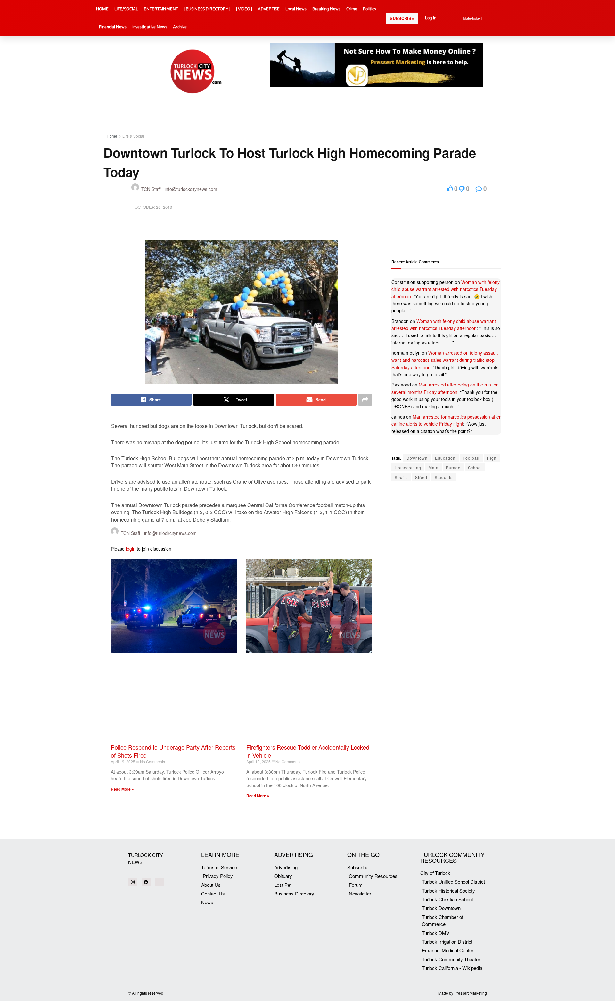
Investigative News (149, 27)
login (130, 549)
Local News (296, 9)
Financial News (113, 27)
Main (434, 467)
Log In (430, 18)
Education (445, 458)
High (491, 458)
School (475, 467)
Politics (369, 9)
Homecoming (408, 467)
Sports (401, 477)
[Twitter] (159, 882)
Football (471, 458)
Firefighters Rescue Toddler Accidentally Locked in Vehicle (307, 751)
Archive (180, 27)
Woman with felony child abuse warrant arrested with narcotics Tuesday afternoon (445, 289)
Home (112, 136)
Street (421, 477)
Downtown (417, 458)
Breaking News (326, 9)
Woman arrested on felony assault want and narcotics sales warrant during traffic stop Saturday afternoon (444, 360)
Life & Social (133, 136)
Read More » (122, 789)
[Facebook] (146, 882)
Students (444, 477)
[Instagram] (132, 882)
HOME (102, 9)
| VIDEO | (244, 9)
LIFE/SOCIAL (126, 9)
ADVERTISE (269, 9)
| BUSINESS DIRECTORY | (207, 9)
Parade (453, 467)
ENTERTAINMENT (161, 9)
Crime (351, 9)
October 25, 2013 (153, 207)
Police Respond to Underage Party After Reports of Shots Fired (173, 751)
